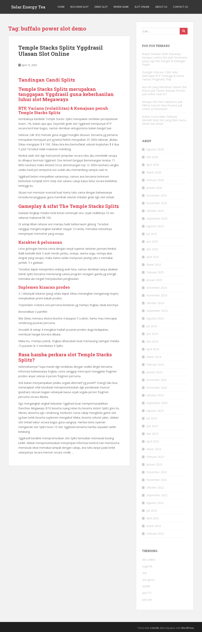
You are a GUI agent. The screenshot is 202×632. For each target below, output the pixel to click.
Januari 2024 (154, 372)
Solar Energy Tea (28, 6)
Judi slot (147, 599)
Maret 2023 (153, 449)
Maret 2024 (153, 357)
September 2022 (156, 495)
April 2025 (152, 257)
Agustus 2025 (155, 226)
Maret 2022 (153, 526)
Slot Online (142, 6)
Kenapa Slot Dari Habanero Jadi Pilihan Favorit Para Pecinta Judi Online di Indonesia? (162, 105)
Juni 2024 (152, 334)
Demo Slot (101, 6)
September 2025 (156, 218)
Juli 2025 (151, 234)
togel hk (147, 566)
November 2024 (156, 295)
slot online (148, 559)
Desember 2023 (156, 380)
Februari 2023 (155, 457)
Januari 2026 (154, 188)
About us (161, 6)
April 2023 (152, 441)
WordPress (187, 628)
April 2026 (152, 165)
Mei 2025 (152, 249)
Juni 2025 (152, 241)
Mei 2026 (152, 157)
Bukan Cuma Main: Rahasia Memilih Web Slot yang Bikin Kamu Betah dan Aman (164, 120)
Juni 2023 (152, 426)
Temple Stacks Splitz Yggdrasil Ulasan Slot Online (60, 50)
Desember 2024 (156, 287)
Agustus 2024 (155, 318)
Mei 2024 (152, 341)
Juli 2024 (151, 326)
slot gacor (148, 580)
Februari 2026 (155, 180)
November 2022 (156, 480)
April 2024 (152, 349)
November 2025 (156, 203)
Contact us (180, 6)
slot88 (146, 586)
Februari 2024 (155, 364)
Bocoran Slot (79, 6)
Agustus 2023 (155, 410)
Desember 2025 (156, 195)
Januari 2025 (154, 280)
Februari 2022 (155, 533)
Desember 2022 (156, 472)
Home (61, 6)
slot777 (147, 593)
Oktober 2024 (155, 303)
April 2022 (152, 518)
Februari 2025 (155, 272)
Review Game (121, 6)
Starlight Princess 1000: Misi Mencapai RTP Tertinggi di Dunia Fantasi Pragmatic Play (163, 75)
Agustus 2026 (155, 149)
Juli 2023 (151, 418)
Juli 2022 (151, 510)
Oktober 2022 (155, 487)
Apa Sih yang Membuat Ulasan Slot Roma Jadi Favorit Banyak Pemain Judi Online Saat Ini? (164, 90)
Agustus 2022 (155, 503)
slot (144, 573)
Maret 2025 (153, 264)
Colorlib (154, 628)
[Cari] (184, 31)
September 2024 (156, 311)
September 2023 (156, 403)
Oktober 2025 (155, 211)
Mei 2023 (152, 434)
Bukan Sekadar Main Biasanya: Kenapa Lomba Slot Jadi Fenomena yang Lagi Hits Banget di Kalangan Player (164, 59)
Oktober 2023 (155, 395)
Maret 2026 (153, 172)
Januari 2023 (154, 464)
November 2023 (156, 387)
